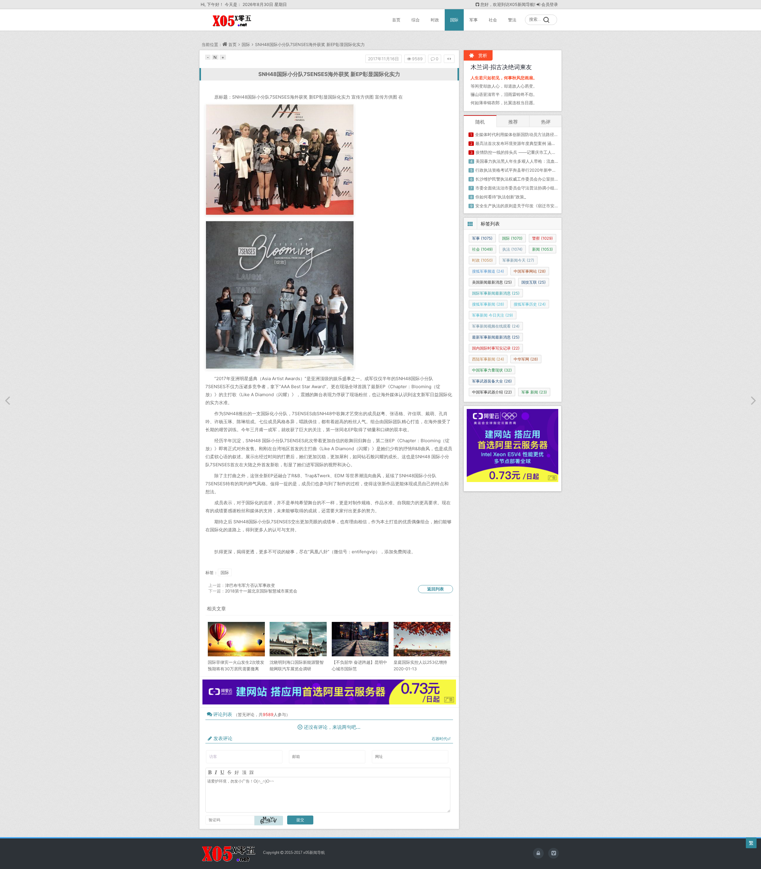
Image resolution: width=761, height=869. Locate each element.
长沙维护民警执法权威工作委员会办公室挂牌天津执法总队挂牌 (533, 178)
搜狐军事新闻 (488, 304)
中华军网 (526, 359)
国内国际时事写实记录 (496, 348)
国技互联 (533, 282)
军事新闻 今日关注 (492, 315)
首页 (396, 19)
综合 (415, 19)
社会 (493, 19)
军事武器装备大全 (492, 381)
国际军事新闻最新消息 (496, 293)
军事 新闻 (534, 392)
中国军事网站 (530, 271)
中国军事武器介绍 (492, 392)
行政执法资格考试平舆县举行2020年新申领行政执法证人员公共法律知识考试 (547, 170)
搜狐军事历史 (530, 304)
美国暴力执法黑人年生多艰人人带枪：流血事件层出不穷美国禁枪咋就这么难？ (548, 161)
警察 (542, 238)
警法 (512, 19)
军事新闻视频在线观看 (496, 326)
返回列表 (435, 588)
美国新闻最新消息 (492, 282)
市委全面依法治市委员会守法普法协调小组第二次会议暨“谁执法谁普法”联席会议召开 (553, 187)
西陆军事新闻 (488, 359)
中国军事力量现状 (492, 370)
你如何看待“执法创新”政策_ (500, 196)
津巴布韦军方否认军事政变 (250, 585)
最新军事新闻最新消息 (496, 337)
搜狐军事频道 (488, 271)
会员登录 (549, 4)
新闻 (542, 249)
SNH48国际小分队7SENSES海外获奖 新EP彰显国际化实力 (310, 44)
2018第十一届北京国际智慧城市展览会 (261, 590)
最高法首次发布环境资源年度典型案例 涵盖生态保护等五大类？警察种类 (542, 143)
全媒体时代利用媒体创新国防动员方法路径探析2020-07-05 (531, 134)
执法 (512, 249)
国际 (454, 19)
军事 (473, 19)
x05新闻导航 (314, 852)
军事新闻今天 (518, 260)
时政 (435, 19)
